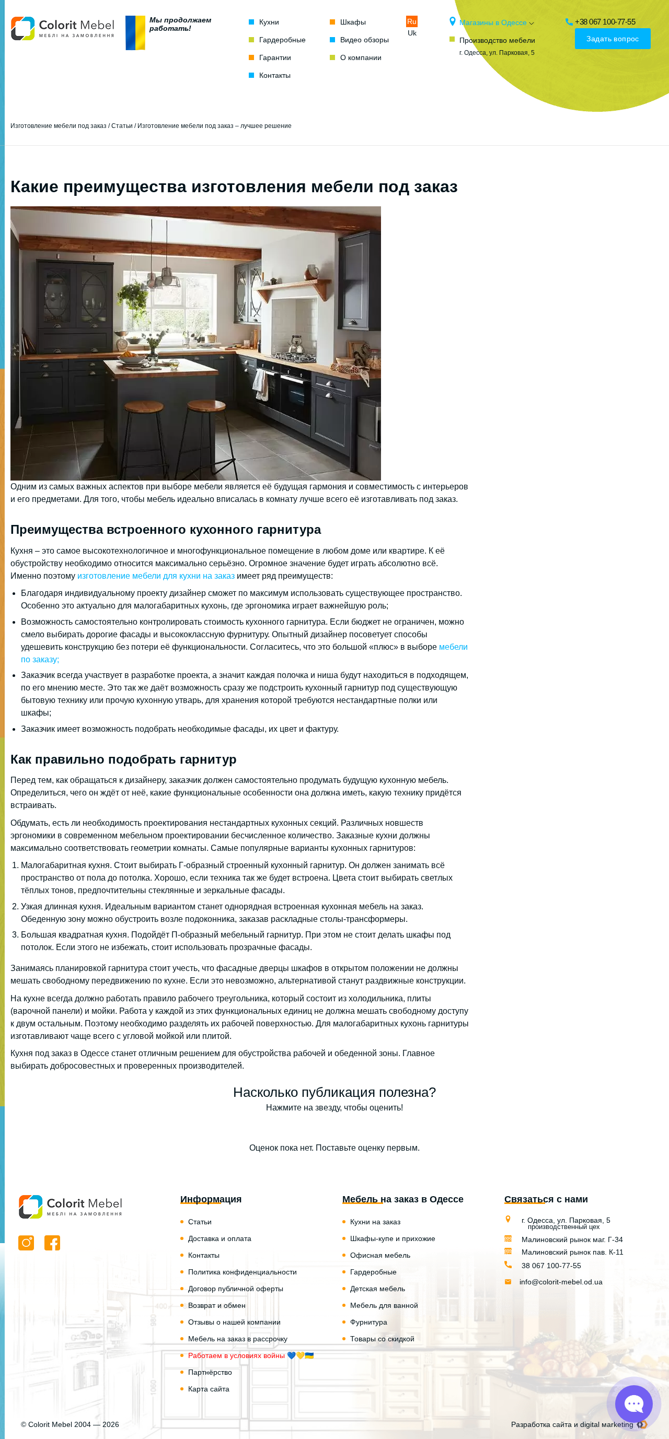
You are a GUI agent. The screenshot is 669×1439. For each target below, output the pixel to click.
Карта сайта (208, 1389)
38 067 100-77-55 (550, 1265)
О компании (361, 57)
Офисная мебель (380, 1255)
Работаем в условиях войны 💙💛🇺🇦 (251, 1355)
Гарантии (275, 57)
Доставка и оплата (219, 1238)
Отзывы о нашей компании (234, 1322)
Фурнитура (368, 1322)
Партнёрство (210, 1372)
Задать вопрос (612, 38)
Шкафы (353, 22)
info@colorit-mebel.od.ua (561, 1282)
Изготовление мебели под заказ (58, 126)
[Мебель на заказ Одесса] (62, 48)
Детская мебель (377, 1288)
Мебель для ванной (384, 1305)
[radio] (298, 1128)
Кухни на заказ (375, 1222)
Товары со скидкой (382, 1339)
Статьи (122, 126)
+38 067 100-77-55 (605, 21)
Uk (412, 33)
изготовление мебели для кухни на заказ (156, 575)
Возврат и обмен (217, 1305)
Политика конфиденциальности (242, 1272)
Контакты (275, 75)
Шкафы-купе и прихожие (392, 1238)
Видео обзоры (364, 40)
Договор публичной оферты (235, 1288)
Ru (412, 21)
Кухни (269, 22)
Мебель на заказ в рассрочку (237, 1339)
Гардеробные (282, 40)
